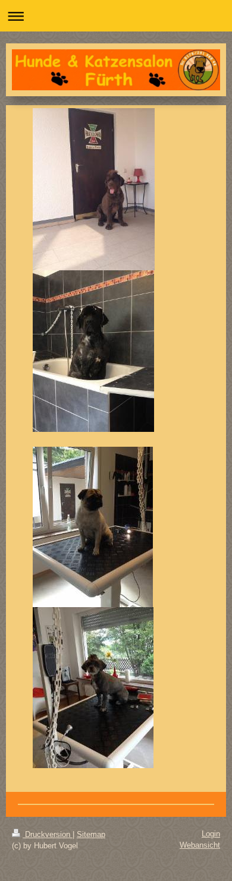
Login (211, 833)
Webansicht (200, 845)
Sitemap (91, 834)
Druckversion (48, 834)
